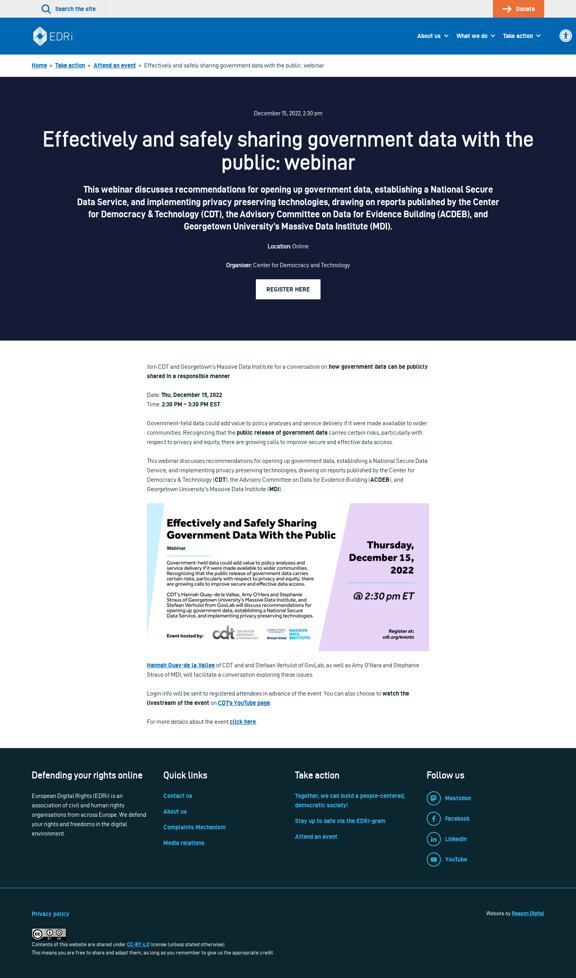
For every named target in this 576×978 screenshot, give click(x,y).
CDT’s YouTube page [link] (244, 702)
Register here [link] (288, 289)
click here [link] (243, 721)
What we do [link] (471, 36)
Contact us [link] (177, 795)
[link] (566, 35)
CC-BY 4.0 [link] (138, 944)
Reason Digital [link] (528, 913)
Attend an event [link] (316, 836)
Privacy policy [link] (50, 914)
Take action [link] (518, 36)
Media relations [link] (184, 843)
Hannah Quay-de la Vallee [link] (181, 665)
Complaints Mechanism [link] (194, 827)
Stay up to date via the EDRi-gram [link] (340, 821)
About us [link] (429, 36)
